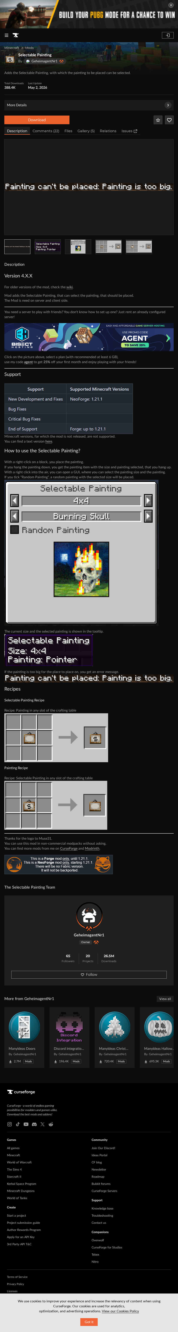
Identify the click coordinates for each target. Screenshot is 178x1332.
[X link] (42, 1124)
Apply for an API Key (21, 1237)
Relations (108, 131)
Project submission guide (23, 1222)
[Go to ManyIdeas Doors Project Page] (24, 1037)
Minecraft (11, 48)
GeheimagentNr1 (89, 935)
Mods (29, 48)
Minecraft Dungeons (21, 1191)
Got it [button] (89, 1322)
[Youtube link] (26, 1124)
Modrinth (92, 848)
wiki (69, 287)
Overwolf (98, 1240)
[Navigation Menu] (6, 35)
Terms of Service (17, 1277)
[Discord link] (34, 1124)
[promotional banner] (89, 14)
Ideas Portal (99, 1155)
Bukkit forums (101, 1183)
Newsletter (99, 1169)
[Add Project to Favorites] (158, 120)
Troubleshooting (102, 1215)
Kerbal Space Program (21, 1183)
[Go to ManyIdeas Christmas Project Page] (115, 1037)
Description (17, 131)
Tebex (95, 1254)
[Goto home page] (15, 35)
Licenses (12, 1291)
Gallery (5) (86, 131)
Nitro (95, 1261)
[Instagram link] (9, 1124)
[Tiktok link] (17, 1124)
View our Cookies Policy (120, 1311)
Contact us (99, 1222)
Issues (127, 131)
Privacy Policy (15, 1284)
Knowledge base (102, 1208)
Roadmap (98, 1176)
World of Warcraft (19, 1162)
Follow (91, 975)
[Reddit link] (50, 1124)
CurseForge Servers (104, 1191)
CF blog (97, 1162)
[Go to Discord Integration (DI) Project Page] (69, 1037)
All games (13, 1148)
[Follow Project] (169, 120)
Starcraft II (14, 1176)
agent (28, 362)
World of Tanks (17, 1198)
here (48, 441)
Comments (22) (46, 131)
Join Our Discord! (103, 1148)
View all (165, 999)
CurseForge (68, 848)
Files (68, 131)
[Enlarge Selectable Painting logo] (10, 58)
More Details (17, 105)
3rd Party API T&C (19, 1244)
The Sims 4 (14, 1169)
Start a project (16, 1215)
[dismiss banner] (171, 5)
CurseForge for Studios (107, 1247)
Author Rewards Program (24, 1230)
